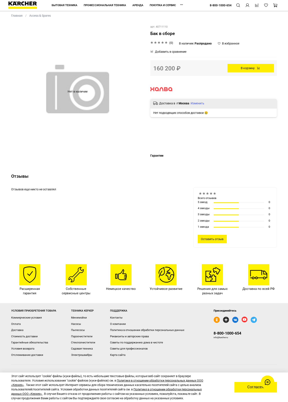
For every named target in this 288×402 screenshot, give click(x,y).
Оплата (16, 323)
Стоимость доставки (24, 336)
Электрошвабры (81, 354)
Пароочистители (82, 336)
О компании (118, 323)
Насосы (76, 323)
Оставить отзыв (212, 239)
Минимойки (79, 317)
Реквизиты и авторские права (129, 336)
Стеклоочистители (83, 342)
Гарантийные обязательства (29, 342)
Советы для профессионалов (129, 348)
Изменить (197, 103)
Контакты (116, 317)
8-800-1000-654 (227, 333)
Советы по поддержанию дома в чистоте (136, 342)
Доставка (17, 330)
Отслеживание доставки (27, 354)
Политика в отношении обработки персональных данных (147, 330)
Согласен (255, 387)
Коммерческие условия (26, 317)
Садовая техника (82, 348)
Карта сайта (117, 354)
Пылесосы (78, 330)
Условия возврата (22, 348)
